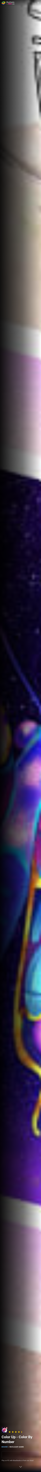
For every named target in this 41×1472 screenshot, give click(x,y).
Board (5, 1447)
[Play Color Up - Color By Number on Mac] (20, 1454)
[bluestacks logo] (8, 3)
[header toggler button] (38, 3)
